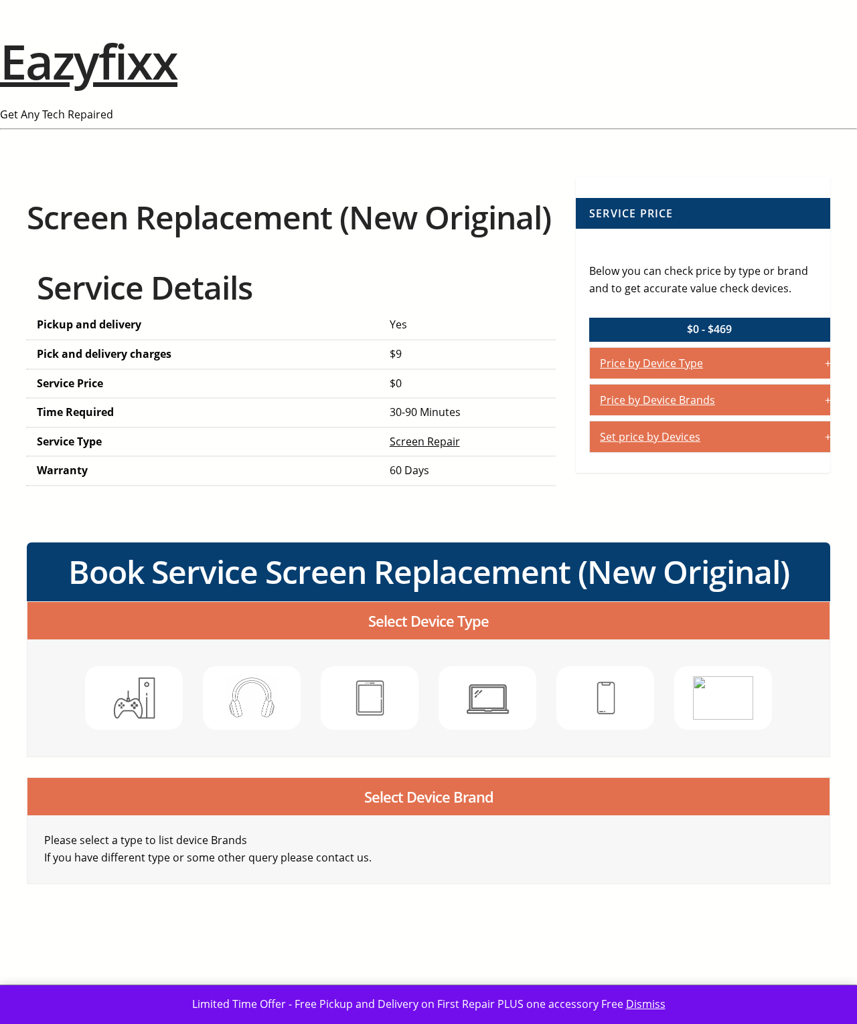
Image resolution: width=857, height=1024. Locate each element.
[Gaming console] (134, 698)
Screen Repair (425, 441)
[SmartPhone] (605, 698)
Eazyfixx (88, 61)
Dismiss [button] (646, 1004)
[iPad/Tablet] (369, 698)
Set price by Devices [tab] (650, 436)
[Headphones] (252, 698)
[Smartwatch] (723, 698)
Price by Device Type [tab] (651, 363)
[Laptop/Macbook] (487, 698)
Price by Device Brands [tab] (657, 400)
